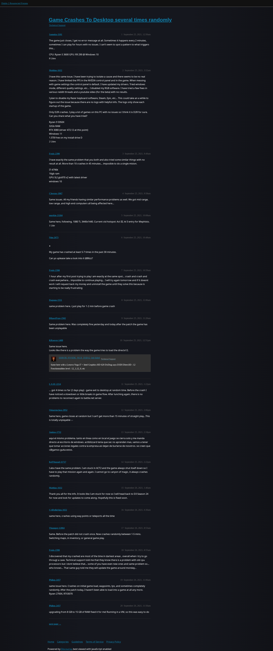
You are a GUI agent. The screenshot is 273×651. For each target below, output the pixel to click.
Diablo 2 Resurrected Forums (14, 3)
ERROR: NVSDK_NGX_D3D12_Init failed (79, 358)
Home (51, 641)
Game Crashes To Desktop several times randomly (110, 20)
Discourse (66, 649)
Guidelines (77, 641)
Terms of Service (95, 641)
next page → (55, 624)
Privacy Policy (113, 641)
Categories (63, 641)
